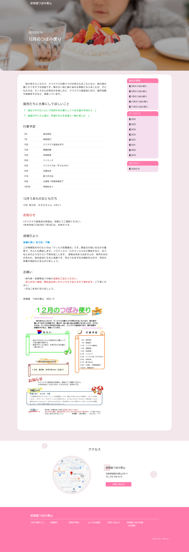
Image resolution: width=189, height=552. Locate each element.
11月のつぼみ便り (140, 107)
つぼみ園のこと (37, 522)
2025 (134, 124)
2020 (134, 150)
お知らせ (136, 169)
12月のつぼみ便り (140, 102)
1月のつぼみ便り (139, 96)
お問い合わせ (118, 484)
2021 (134, 145)
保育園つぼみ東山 (41, 3)
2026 (134, 119)
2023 (134, 135)
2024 (134, 129)
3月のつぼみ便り (139, 86)
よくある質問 (94, 522)
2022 (134, 140)
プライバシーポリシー (161, 539)
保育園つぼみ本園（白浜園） (135, 524)
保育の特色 (74, 522)
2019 (134, 155)
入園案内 (53, 522)
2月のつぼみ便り (139, 91)
